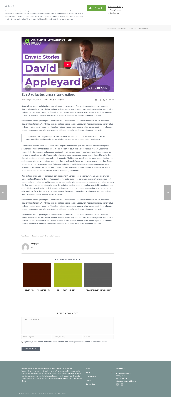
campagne (27, 100)
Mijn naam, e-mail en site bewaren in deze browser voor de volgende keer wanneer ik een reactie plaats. (65, 341)
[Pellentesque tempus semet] (98, 275)
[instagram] (122, 384)
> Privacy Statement (115, 10)
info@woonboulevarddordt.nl (126, 381)
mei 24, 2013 (42, 100)
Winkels (88, 372)
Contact (88, 380)
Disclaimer (62, 394)
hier (46, 19)
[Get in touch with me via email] (32, 247)
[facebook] (117, 384)
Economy (28, 236)
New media (49, 236)
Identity (42, 236)
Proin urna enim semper (68, 290)
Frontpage (60, 100)
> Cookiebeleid (113, 13)
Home (109, 29)
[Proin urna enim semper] (68, 275)
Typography (58, 236)
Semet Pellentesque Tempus (37, 290)
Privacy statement (49, 394)
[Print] (96, 100)
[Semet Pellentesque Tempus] (37, 275)
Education (116, 29)
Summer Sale (90, 384)
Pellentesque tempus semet (98, 290)
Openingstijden (91, 376)
